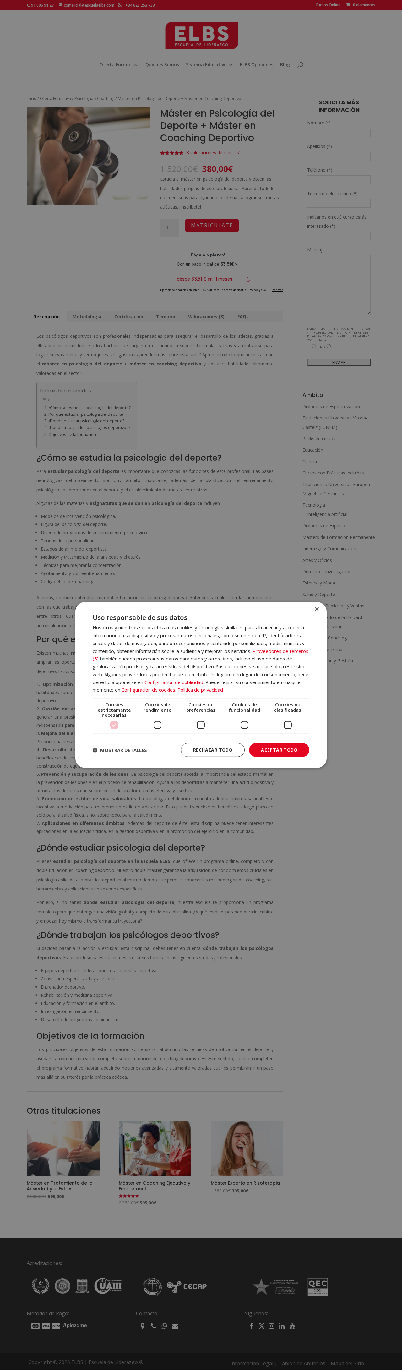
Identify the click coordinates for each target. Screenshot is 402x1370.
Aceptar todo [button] (279, 750)
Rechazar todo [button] (212, 750)
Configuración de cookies (148, 690)
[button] (120, 750)
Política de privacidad (200, 690)
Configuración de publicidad (173, 682)
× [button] (316, 609)
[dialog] (201, 685)
